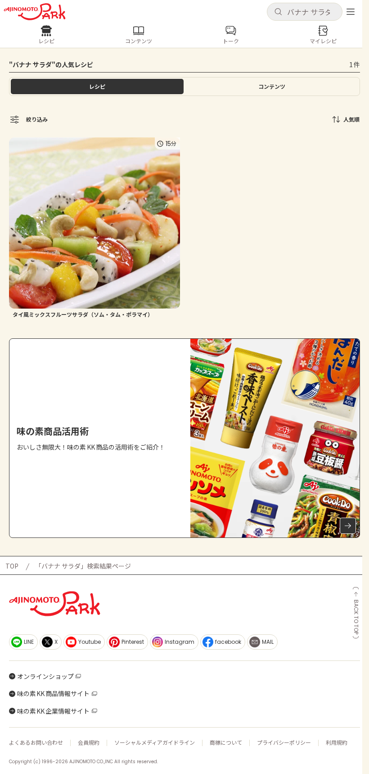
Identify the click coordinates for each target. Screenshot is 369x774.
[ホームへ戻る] (35, 11)
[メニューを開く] (350, 12)
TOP (11, 565)
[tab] (271, 86)
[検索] (278, 12)
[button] (304, 12)
